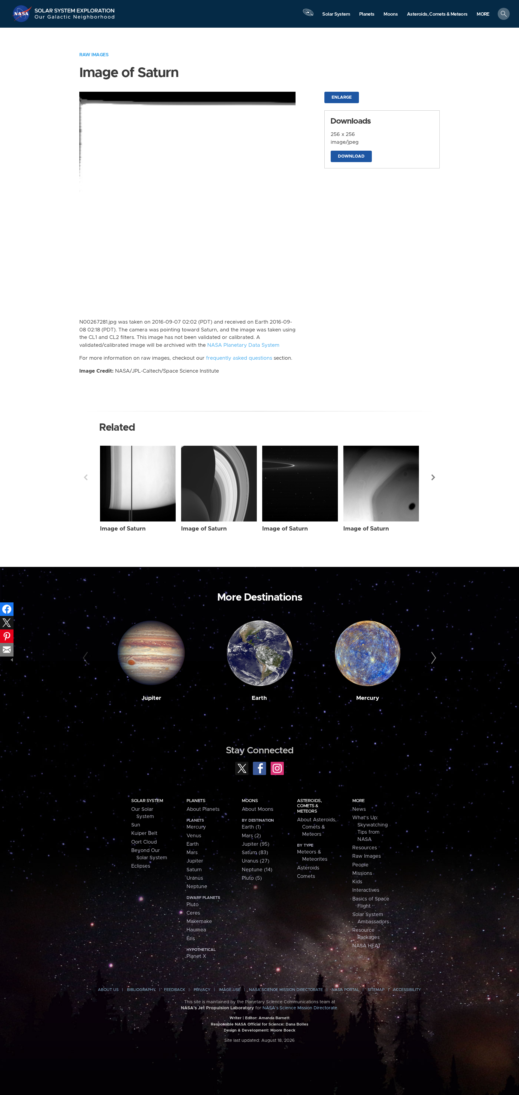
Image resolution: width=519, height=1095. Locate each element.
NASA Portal (345, 990)
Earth (259, 698)
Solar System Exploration (74, 9)
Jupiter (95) (255, 844)
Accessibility (407, 990)
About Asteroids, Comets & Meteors (316, 827)
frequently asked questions (239, 358)
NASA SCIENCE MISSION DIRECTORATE (286, 990)
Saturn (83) (255, 852)
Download (351, 156)
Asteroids (308, 868)
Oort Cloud (144, 842)
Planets (196, 800)
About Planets (203, 809)
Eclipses (140, 866)
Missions (362, 873)
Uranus (195, 878)
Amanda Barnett (274, 1018)
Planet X (196, 956)
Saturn (194, 869)
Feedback (174, 990)
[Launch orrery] (308, 15)
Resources (364, 847)
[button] (483, 14)
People (360, 865)
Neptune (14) (257, 869)
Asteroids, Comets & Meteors (309, 806)
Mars (192, 852)
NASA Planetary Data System (243, 345)
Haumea (196, 929)
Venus (194, 835)
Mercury (367, 698)
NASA (22, 13)
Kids (357, 881)
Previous (85, 477)
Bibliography (141, 990)
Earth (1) (251, 827)
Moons (250, 800)
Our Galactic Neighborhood (74, 18)
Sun (135, 825)
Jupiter (151, 698)
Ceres (193, 913)
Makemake (199, 921)
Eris (191, 938)
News (359, 809)
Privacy (202, 990)
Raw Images (93, 55)
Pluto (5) (252, 878)
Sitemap (376, 990)
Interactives (365, 890)
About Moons (257, 809)
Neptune (197, 886)
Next (433, 477)
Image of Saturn (123, 529)
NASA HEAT (366, 945)
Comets (306, 876)
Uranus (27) (255, 861)
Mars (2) (251, 835)
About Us (108, 990)
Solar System (147, 800)
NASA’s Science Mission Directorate (300, 1008)
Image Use (230, 990)
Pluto (193, 904)
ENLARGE (342, 97)
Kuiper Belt (144, 833)
